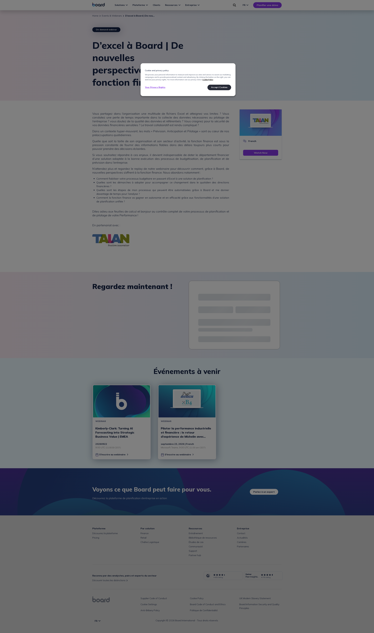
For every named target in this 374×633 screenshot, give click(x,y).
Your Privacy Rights (155, 87)
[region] (188, 79)
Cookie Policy (207, 80)
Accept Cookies (219, 87)
